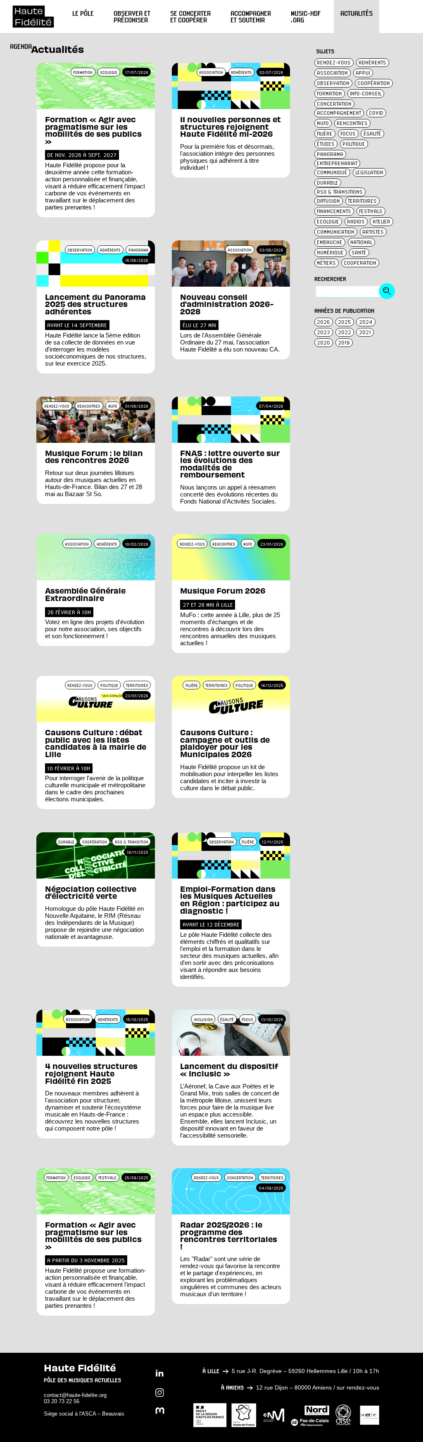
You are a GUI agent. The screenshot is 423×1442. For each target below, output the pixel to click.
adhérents (372, 62)
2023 (323, 332)
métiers (326, 263)
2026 (323, 322)
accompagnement (339, 113)
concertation (334, 104)
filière (325, 134)
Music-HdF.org (306, 17)
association (332, 73)
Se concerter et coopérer (190, 17)
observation (333, 83)
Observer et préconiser (132, 17)
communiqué (332, 172)
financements (334, 211)
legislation (369, 172)
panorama (330, 154)
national (361, 242)
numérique (330, 252)
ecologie (328, 222)
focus (348, 134)
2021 (365, 332)
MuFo (323, 123)
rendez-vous (334, 62)
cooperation (360, 263)
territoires (362, 201)
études (326, 144)
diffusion (328, 201)
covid (376, 113)
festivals (371, 211)
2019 (344, 343)
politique (353, 144)
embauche (329, 242)
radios (356, 222)
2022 (344, 332)
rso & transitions (340, 192)
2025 (344, 322)
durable (327, 183)
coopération (373, 83)
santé (359, 252)
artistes (373, 232)
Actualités (356, 13)
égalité (372, 134)
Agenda (21, 46)
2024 (366, 322)
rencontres (352, 123)
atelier (381, 222)
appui (363, 73)
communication (335, 232)
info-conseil (365, 93)
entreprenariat (337, 163)
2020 (323, 343)
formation (329, 93)
